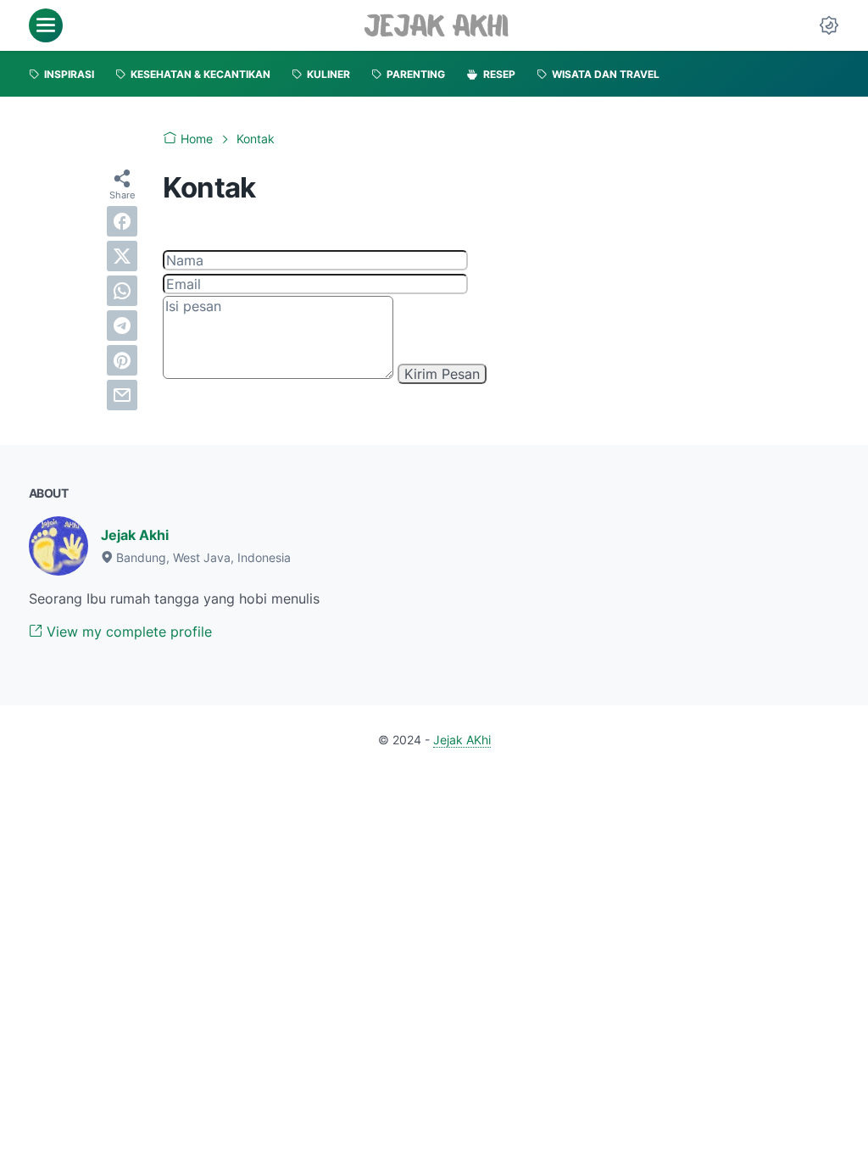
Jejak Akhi (135, 534)
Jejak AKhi (462, 739)
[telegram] (122, 325)
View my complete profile (127, 631)
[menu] (46, 25)
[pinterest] (122, 360)
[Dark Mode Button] (829, 25)
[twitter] (122, 256)
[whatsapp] (122, 291)
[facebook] (122, 221)
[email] (122, 395)
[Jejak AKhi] (436, 25)
